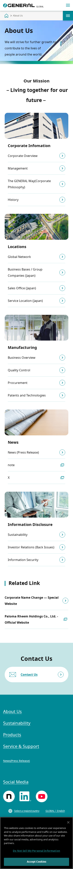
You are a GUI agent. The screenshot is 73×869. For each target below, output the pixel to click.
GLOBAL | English (55, 810)
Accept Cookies (36, 861)
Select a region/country (26, 810)
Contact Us (29, 674)
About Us (68, 16)
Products (12, 734)
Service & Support (21, 746)
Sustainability (16, 723)
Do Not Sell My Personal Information (36, 851)
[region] (36, 843)
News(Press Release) (16, 761)
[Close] (68, 822)
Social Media (15, 782)
